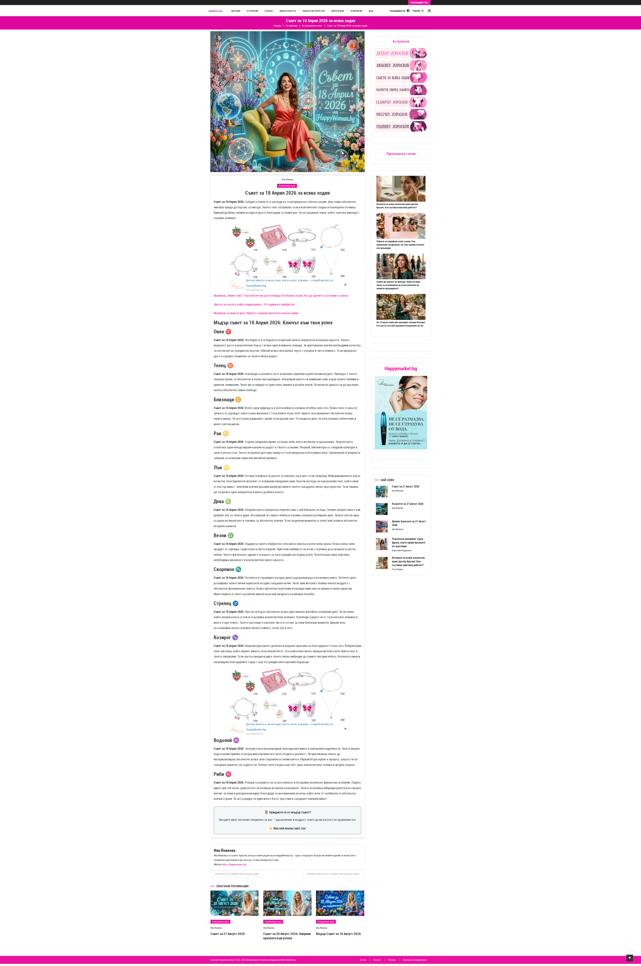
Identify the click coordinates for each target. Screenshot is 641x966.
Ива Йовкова (287, 179)
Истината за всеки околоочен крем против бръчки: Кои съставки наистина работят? (397, 205)
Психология (356, 11)
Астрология (252, 11)
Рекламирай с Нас (419, 2)
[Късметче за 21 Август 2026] (382, 509)
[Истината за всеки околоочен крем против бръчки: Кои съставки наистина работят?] (382, 563)
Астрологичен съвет (287, 185)
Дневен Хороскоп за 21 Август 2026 (409, 523)
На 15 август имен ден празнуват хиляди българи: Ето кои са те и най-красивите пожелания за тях (400, 324)
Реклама (392, 960)
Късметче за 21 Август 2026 (407, 504)
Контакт (377, 960)
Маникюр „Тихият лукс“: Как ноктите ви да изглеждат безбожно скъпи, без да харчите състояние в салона (281, 295)
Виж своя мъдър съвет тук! (289, 828)
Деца (371, 11)
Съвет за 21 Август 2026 (227, 933)
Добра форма (338, 11)
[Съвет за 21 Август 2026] (382, 492)
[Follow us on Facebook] (408, 11)
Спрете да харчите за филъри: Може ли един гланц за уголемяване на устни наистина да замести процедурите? (398, 285)
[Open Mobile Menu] (429, 10)
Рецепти (269, 11)
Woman (215, 11)
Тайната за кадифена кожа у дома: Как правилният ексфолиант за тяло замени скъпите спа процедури (400, 245)
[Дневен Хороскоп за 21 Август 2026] (382, 526)
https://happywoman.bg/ (234, 864)
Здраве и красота (287, 11)
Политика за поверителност (415, 960)
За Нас (363, 960)
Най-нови (235, 11)
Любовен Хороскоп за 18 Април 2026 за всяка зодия (333, 873)
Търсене (416, 10)
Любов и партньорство (314, 11)
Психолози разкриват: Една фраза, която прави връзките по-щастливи (408, 542)
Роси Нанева (397, 569)
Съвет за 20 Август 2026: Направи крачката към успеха (287, 935)
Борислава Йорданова (401, 550)
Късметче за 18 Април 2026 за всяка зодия (237, 873)
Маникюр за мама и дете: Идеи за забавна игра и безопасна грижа (256, 313)
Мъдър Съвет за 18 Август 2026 (338, 933)
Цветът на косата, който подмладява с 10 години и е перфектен (254, 304)
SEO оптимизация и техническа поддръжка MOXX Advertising (268, 959)
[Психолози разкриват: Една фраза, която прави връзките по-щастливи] (382, 544)
